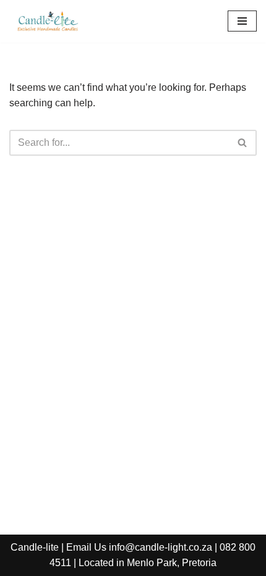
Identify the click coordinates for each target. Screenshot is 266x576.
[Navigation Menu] (242, 21)
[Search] (243, 143)
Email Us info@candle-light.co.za (139, 547)
